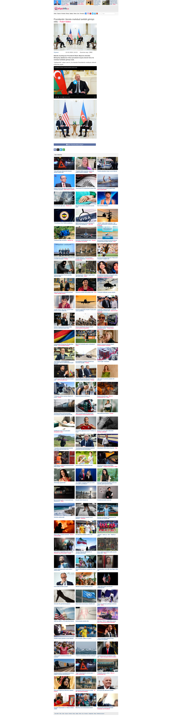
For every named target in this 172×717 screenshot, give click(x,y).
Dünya (67, 13)
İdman (75, 13)
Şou (78, 13)
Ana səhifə (57, 713)
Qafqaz (71, 13)
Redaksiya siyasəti (100, 713)
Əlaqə (95, 713)
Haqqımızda (91, 713)
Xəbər (55, 13)
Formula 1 (82, 13)
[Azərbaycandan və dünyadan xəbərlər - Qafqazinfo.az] (61, 9)
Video (60, 713)
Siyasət (59, 13)
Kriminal (63, 13)
